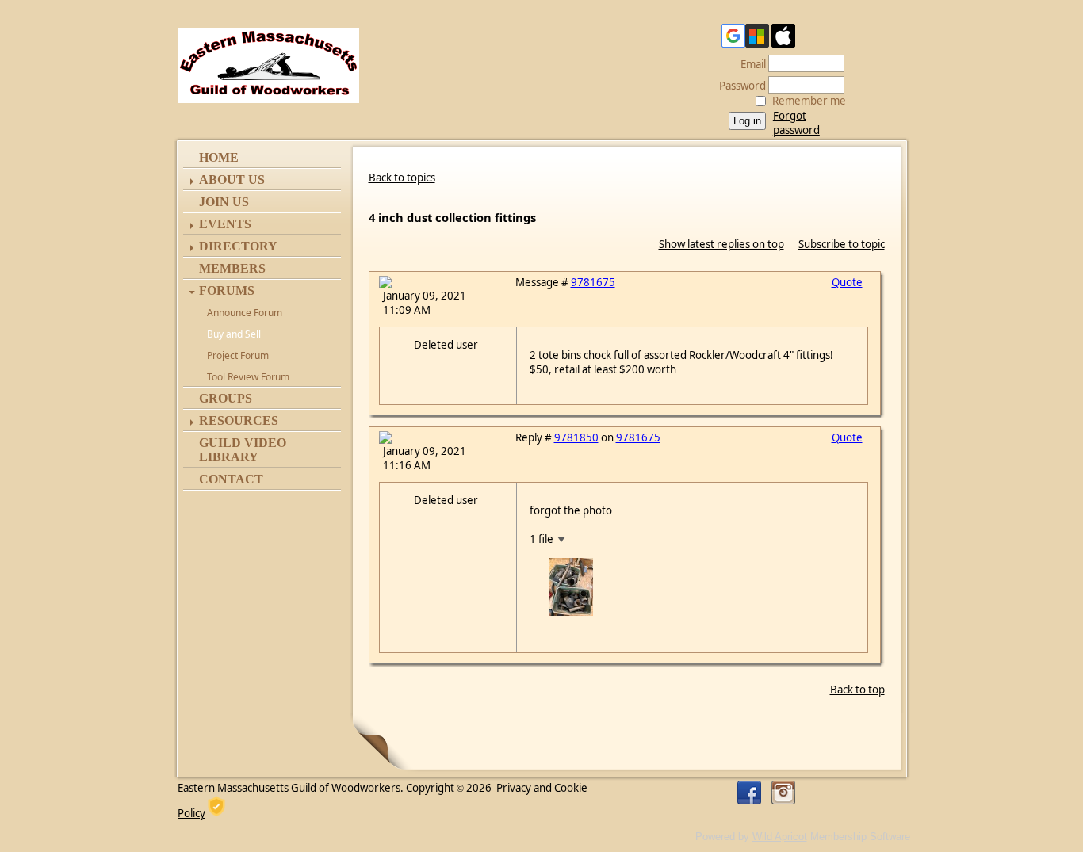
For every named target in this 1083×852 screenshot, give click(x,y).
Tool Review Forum (248, 377)
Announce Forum (244, 312)
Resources (238, 420)
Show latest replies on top (721, 244)
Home (219, 157)
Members (232, 268)
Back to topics (402, 177)
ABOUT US (232, 179)
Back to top (857, 689)
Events (225, 224)
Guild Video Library (242, 450)
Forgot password (796, 123)
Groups (225, 398)
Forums (226, 290)
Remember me (809, 101)
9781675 (593, 282)
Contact (231, 479)
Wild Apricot (779, 836)
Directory (238, 246)
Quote (847, 282)
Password (738, 85)
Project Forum (238, 355)
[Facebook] (749, 792)
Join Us (224, 201)
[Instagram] (783, 792)
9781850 (576, 437)
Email (749, 64)
